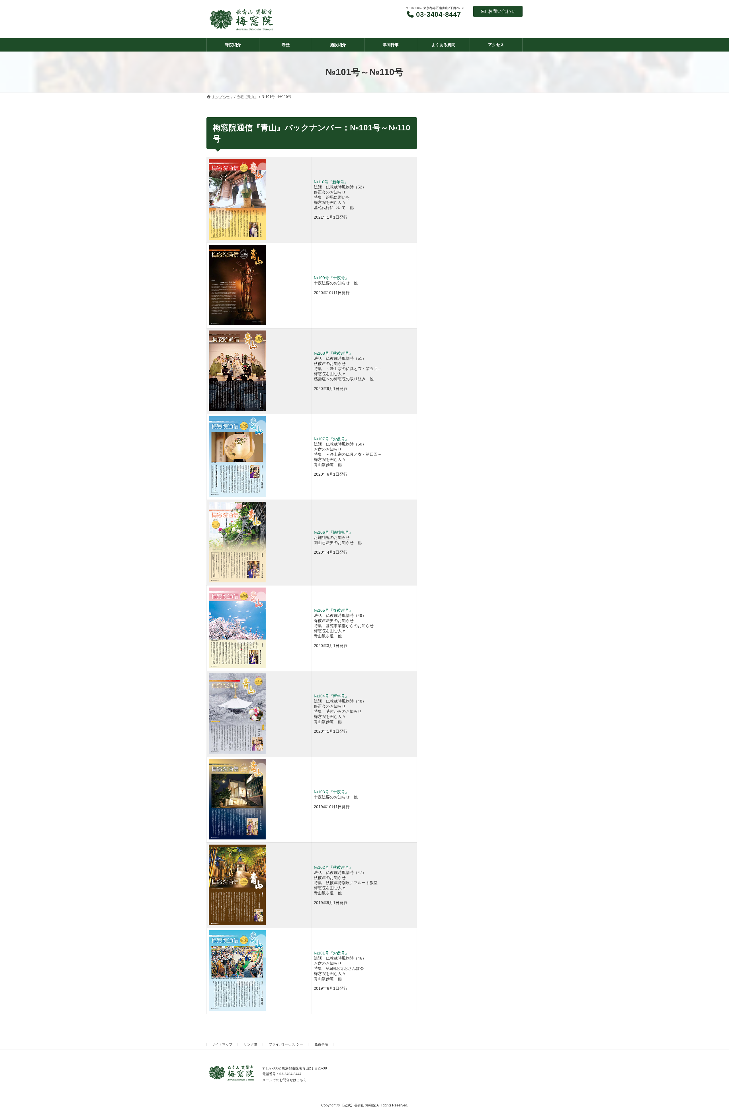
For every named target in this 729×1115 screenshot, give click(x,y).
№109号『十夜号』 (331, 278)
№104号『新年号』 (331, 696)
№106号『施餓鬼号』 (333, 532)
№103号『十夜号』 (331, 792)
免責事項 (321, 1044)
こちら (301, 1080)
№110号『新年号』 (331, 182)
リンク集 (250, 1044)
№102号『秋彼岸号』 (333, 867)
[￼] (237, 838)
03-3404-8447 (290, 1074)
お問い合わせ (501, 11)
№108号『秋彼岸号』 (333, 353)
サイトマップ (222, 1044)
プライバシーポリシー (286, 1044)
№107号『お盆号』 (331, 439)
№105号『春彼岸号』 (333, 610)
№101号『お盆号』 (331, 953)
